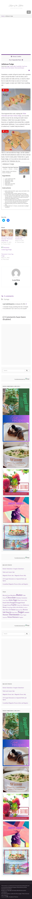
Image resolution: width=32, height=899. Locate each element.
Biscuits (5, 595)
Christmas (18, 598)
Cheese (4, 598)
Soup (13, 612)
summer (26, 612)
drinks (11, 600)
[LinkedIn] (14, 1)
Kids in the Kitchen (18, 607)
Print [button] (24, 177)
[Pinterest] (17, 1)
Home (2, 16)
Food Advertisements (19, 379)
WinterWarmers (13, 617)
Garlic (14, 605)
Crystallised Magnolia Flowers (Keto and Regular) (15, 584)
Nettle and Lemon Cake (9, 572)
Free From (24, 66)
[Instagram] (5, 1)
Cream (4, 600)
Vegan (24, 615)
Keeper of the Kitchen (8, 12)
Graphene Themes (13, 896)
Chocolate (11, 597)
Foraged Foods (7, 605)
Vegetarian (5, 617)
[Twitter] (8, 1)
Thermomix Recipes (19, 68)
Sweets (12, 68)
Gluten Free (20, 605)
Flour (19, 600)
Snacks (9, 612)
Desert (7, 600)
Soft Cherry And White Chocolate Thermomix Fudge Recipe (7, 238)
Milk (4, 609)
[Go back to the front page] (16, 6)
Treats (21, 615)
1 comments (9, 296)
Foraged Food (20, 603)
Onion (13, 610)
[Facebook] (2, 1)
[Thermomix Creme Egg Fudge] (7, 249)
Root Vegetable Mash (15, 60)
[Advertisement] (16, 35)
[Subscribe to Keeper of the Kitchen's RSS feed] (11, 1)
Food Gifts (18, 66)
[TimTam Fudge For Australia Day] (21, 232)
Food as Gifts (13, 66)
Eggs (8, 66)
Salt (4, 612)
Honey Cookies (17, 56)
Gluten (3, 68)
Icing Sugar (10, 607)
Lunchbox (25, 607)
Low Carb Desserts (8, 304)
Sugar (21, 612)
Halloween (26, 605)
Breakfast (13, 595)
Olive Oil (7, 609)
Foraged (13, 603)
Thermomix (14, 614)
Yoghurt (21, 617)
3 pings (6, 299)
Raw (21, 609)
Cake (24, 595)
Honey (5, 607)
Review (25, 610)
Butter (19, 595)
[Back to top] (28, 895)
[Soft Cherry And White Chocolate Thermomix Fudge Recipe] (7, 232)
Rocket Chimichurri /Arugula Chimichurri (13, 568)
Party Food (7, 68)
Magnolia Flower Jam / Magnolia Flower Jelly (14, 575)
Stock (16, 612)
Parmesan (18, 609)
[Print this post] (29, 70)
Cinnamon (24, 598)
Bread (8, 595)
